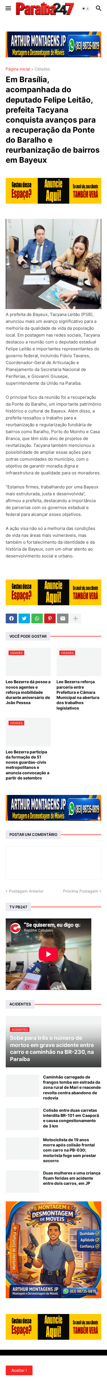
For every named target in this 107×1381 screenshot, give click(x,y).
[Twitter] (24, 618)
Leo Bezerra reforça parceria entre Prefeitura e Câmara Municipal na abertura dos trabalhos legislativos (77, 694)
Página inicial (18, 69)
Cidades (42, 69)
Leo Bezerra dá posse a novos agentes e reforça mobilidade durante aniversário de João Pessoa (28, 692)
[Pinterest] (50, 618)
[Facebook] (11, 618)
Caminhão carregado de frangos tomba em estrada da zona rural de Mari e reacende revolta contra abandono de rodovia (72, 1087)
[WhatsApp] (37, 618)
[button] (8, 8)
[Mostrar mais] (75, 618)
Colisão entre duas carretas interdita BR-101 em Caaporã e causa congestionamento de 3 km (71, 1118)
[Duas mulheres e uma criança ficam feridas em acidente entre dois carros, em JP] (22, 1181)
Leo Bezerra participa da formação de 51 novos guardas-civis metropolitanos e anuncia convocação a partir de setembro (27, 764)
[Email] (62, 618)
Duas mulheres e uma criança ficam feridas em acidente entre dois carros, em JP (71, 1178)
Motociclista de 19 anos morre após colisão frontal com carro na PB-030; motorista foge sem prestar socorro (69, 1150)
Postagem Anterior (26, 891)
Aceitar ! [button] (19, 1370)
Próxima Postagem (80, 891)
